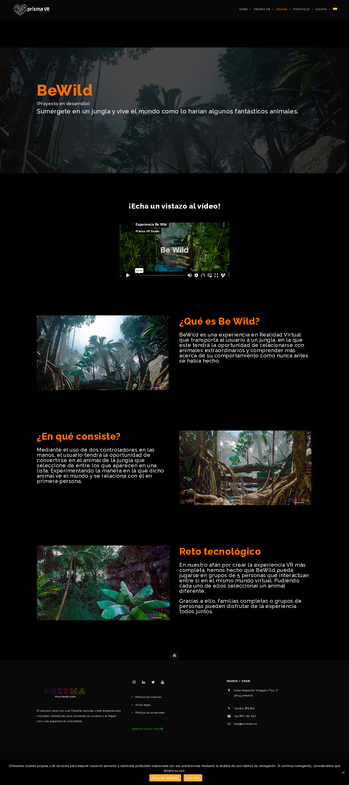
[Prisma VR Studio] (31, 9)
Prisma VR (262, 9)
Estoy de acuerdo (165, 778)
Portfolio (301, 9)
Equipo (321, 9)
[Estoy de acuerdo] (343, 772)
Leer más (193, 778)
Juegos (282, 9)
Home (243, 9)
